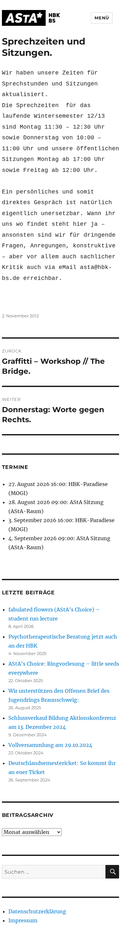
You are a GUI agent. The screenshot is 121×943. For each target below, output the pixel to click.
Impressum (22, 920)
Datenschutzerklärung (37, 911)
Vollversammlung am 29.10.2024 (50, 745)
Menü (102, 17)
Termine (15, 467)
